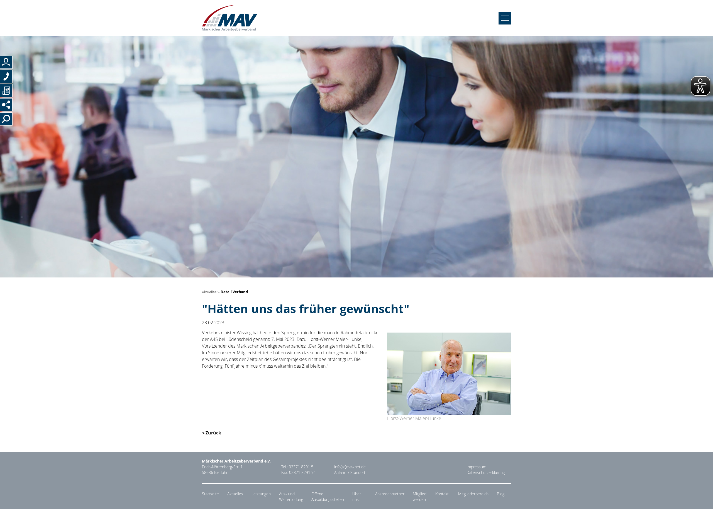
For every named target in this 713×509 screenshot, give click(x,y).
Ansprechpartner (389, 493)
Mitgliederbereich (473, 493)
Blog (500, 493)
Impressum (476, 466)
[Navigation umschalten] (505, 18)
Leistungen (261, 493)
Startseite (210, 493)
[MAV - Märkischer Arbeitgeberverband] (229, 18)
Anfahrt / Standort (349, 472)
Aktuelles (209, 292)
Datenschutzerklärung (486, 472)
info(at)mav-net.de (350, 466)
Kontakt (442, 493)
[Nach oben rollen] (702, 498)
